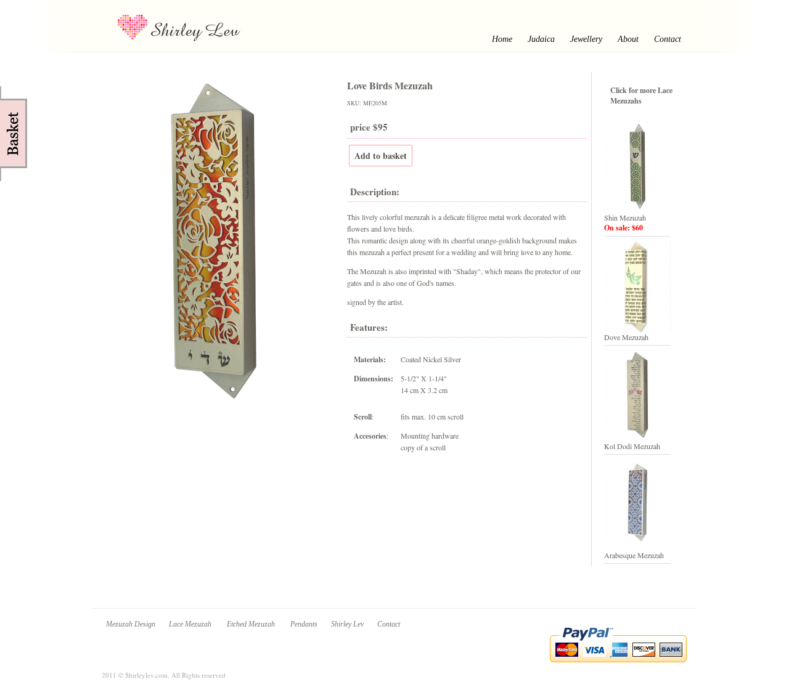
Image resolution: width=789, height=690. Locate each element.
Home (502, 39)
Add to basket (380, 155)
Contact (667, 39)
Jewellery (586, 39)
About (628, 39)
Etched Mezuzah (252, 624)
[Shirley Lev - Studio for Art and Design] (200, 41)
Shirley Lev (347, 624)
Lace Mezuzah (191, 624)
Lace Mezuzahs (641, 95)
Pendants (303, 624)
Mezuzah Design (130, 624)
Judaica (541, 39)
